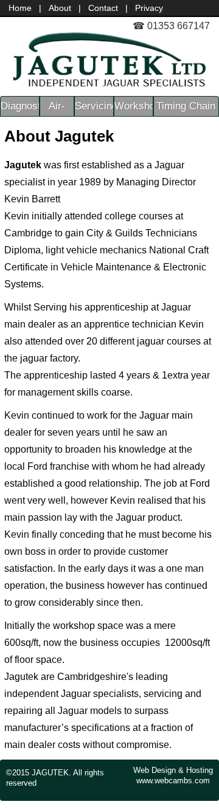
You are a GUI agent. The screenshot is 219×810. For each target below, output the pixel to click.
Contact (103, 8)
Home (20, 8)
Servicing (94, 106)
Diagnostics (20, 106)
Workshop (133, 106)
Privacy (149, 8)
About (60, 8)
